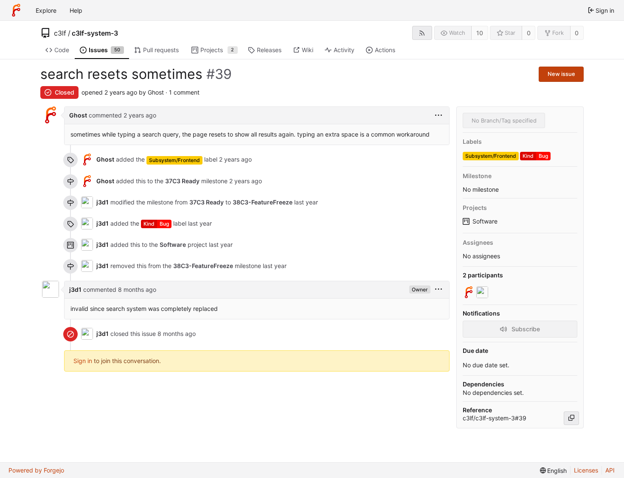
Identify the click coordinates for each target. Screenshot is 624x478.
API (610, 470)
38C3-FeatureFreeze (262, 202)
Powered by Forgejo (36, 470)
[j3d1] (483, 292)
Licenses (586, 470)
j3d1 (102, 202)
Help (76, 10)
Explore (46, 10)
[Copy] (571, 418)
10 (479, 32)
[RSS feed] (422, 33)
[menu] (438, 115)
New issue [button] (561, 73)
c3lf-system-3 (95, 33)
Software (485, 221)
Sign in (82, 360)
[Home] (16, 10)
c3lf (60, 33)
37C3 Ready (182, 180)
